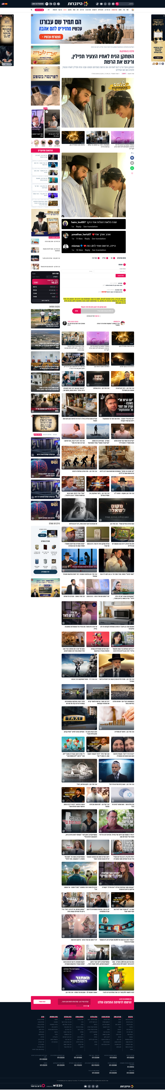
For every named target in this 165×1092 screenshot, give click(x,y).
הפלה (56, 1034)
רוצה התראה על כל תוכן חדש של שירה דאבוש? (93, 307)
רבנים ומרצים (67, 1017)
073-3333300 (113, 1065)
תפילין (104, 258)
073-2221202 (95, 1073)
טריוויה (95, 1037)
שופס (74, 10)
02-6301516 (130, 1067)
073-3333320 (43, 1059)
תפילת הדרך (41, 1039)
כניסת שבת (130, 1034)
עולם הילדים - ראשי (92, 1019)
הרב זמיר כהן (107, 10)
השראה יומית (106, 1042)
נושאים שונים (79, 1017)
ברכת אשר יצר (40, 1047)
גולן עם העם (106, 1032)
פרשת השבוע (118, 1042)
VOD (127, 10)
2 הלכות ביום (129, 1029)
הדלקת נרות (55, 1027)
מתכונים (56, 1022)
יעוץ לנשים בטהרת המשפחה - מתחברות (126, 1063)
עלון (78, 10)
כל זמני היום (45, 300)
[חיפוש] (117, 4)
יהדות (119, 1019)
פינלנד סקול (80, 1029)
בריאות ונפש (80, 1037)
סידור (42, 1017)
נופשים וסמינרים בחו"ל (93, 1070)
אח (111, 258)
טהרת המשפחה (54, 1024)
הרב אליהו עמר (67, 1047)
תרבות (119, 1037)
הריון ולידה (55, 1037)
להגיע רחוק (107, 1037)
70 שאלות (94, 10)
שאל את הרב (88, 10)
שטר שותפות (114, 10)
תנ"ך (82, 1022)
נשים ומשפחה (54, 1017)
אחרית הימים (80, 1039)
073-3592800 (78, 1057)
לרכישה (42, 535)
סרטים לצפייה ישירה (92, 1027)
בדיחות (95, 1024)
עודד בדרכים (107, 1019)
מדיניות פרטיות (129, 1019)
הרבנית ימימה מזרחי (53, 1029)
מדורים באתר (117, 1017)
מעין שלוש (41, 1032)
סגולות (81, 1032)
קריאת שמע (41, 1034)
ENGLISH (55, 10)
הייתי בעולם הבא (106, 1044)
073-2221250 (113, 1073)
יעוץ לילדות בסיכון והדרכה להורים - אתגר (39, 1056)
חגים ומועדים (118, 1044)
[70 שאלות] (50, 4)
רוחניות (119, 1029)
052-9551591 (95, 1065)
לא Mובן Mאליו (106, 1022)
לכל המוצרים (45, 572)
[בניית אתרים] (58, 1086)
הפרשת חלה (54, 1042)
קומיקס (95, 1034)
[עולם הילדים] (58, 4)
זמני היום (82, 10)
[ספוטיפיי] (47, 4)
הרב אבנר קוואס (67, 1044)
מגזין (124, 10)
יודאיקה (81, 1047)
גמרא (82, 1024)
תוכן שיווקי (118, 1047)
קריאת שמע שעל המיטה (38, 1049)
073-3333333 (130, 1073)
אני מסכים (93, 316)
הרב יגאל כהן (68, 1029)
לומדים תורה (80, 1019)
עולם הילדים (100, 10)
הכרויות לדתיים (79, 1042)
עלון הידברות (130, 1024)
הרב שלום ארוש (67, 1042)
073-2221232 (60, 1057)
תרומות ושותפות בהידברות (110, 1055)
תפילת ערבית (41, 1024)
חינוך (82, 1034)
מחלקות (70, 10)
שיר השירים (41, 1042)
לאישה (56, 1019)
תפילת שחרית (40, 1019)
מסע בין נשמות (106, 1034)
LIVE (49, 10)
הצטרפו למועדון (38, 10)
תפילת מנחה (41, 1022)
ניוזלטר (131, 1027)
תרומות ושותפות (129, 1039)
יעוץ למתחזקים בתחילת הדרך (57, 1055)
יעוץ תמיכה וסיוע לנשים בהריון (92, 1063)
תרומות (65, 10)
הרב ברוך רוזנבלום (67, 1037)
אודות (131, 1049)
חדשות (120, 10)
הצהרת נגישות (129, 1047)
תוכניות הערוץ (106, 1017)
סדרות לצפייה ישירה (92, 1029)
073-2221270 (43, 1065)
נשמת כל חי (41, 1044)
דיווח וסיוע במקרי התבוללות (75, 1063)
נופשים (131, 1037)
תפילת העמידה (40, 1027)
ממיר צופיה (131, 1070)
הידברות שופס (129, 1042)
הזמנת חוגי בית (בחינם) (58, 1063)
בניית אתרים (50, 1086)
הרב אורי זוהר (68, 1039)
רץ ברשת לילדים (93, 1022)
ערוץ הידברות (129, 1022)
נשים (120, 1027)
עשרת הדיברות (79, 1027)
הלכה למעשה (106, 1027)
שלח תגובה (121, 275)
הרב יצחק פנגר (67, 1027)
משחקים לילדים (93, 1032)
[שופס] (54, 4)
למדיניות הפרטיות (90, 316)
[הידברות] (78, 4)
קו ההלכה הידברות (112, 1063)
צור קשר (60, 10)
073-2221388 (95, 1057)
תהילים (42, 1037)
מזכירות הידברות (130, 1055)
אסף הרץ (94, 258)
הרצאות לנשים (54, 1039)
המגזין (119, 1022)
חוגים (96, 1044)
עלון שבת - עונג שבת (94, 1055)
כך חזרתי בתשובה (105, 1039)
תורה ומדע (118, 1034)
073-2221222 (130, 1057)
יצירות (95, 1042)
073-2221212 (113, 1057)
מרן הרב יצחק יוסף (67, 1024)
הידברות (130, 1017)
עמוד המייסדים (129, 1044)
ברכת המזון (41, 1029)
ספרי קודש (80, 1044)
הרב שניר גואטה (67, 1032)
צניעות (56, 1032)
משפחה (119, 1032)
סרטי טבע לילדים (93, 1039)
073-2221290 (60, 1065)
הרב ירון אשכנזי (67, 1034)
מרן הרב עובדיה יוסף (66, 1022)
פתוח (108, 1029)
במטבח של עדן (106, 1024)
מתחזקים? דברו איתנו (37, 4)
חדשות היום (118, 1024)
